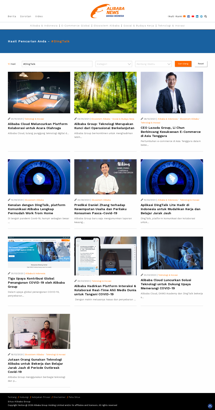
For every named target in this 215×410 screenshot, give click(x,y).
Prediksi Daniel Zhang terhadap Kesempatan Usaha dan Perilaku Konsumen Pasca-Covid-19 (100, 209)
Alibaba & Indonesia (44, 25)
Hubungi (24, 397)
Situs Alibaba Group (19, 401)
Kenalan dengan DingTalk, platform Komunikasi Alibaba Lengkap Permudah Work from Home (36, 209)
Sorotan (25, 16)
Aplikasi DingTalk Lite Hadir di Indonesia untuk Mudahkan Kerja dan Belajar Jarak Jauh (171, 209)
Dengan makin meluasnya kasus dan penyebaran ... (105, 299)
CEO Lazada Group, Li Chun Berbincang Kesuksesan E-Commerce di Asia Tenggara (171, 132)
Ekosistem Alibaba (107, 25)
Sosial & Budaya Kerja (139, 25)
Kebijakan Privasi (41, 397)
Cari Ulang (183, 63)
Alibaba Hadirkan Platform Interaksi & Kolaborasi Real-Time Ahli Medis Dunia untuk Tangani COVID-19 (105, 290)
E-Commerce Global (76, 25)
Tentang (12, 397)
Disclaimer (60, 397)
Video (39, 16)
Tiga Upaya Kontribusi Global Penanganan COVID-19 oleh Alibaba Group (36, 282)
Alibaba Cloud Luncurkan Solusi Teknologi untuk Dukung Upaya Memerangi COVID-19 (166, 284)
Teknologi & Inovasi (171, 25)
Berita (12, 16)
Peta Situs (74, 397)
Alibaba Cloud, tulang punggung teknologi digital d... (38, 133)
